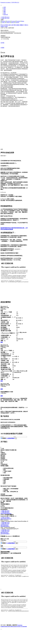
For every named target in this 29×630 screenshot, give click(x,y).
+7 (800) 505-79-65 (5, 18)
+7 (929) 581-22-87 (5, 523)
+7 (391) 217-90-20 (5, 517)
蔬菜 (9, 25)
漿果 (15, 25)
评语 (4, 13)
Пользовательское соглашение (19, 626)
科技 (4, 8)
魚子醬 (5, 25)
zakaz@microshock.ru (6, 513)
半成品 (6, 26)
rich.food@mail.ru (5, 526)
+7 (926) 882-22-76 (5, 522)
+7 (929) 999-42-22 (5, 17)
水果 (12, 25)
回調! (2, 19)
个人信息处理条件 (10, 438)
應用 (2, 342)
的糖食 (17, 25)
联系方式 (5, 14)
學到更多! (3, 35)
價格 (4, 11)
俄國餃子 (22, 25)
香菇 (25, 25)
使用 (4, 7)
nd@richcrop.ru (4, 525)
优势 (4, 10)
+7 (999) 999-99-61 (5, 512)
